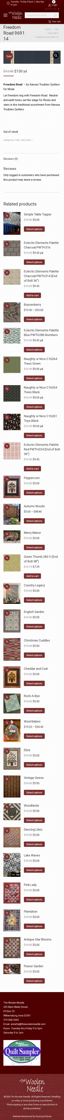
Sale (17, 140)
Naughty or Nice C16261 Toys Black (40, 418)
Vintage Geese (34, 778)
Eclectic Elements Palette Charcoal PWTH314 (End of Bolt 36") (41, 276)
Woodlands (31, 805)
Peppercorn (32, 478)
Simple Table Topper (38, 214)
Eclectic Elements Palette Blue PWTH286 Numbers (41, 332)
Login (54, 4)
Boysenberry (32, 304)
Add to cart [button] (32, 295)
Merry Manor (32, 532)
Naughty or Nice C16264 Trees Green (40, 361)
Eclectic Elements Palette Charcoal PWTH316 (41, 245)
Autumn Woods (34, 506)
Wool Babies (32, 721)
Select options (34, 229)
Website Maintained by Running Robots (32, 1116)
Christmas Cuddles (37, 640)
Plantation (30, 911)
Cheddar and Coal (36, 668)
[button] (56, 55)
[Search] (55, 15)
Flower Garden (33, 966)
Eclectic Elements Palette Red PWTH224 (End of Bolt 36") (42, 449)
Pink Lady (30, 885)
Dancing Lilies (33, 829)
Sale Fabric (25, 140)
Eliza (27, 750)
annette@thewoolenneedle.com (28, 1024)
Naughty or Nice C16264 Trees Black (40, 390)
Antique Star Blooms (38, 939)
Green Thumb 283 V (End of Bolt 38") (41, 559)
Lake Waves (32, 855)
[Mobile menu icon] (5, 15)
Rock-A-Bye (32, 696)
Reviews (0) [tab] (10, 158)
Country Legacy (34, 585)
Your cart (56, 21)
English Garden (34, 612)
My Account (50, 9)
